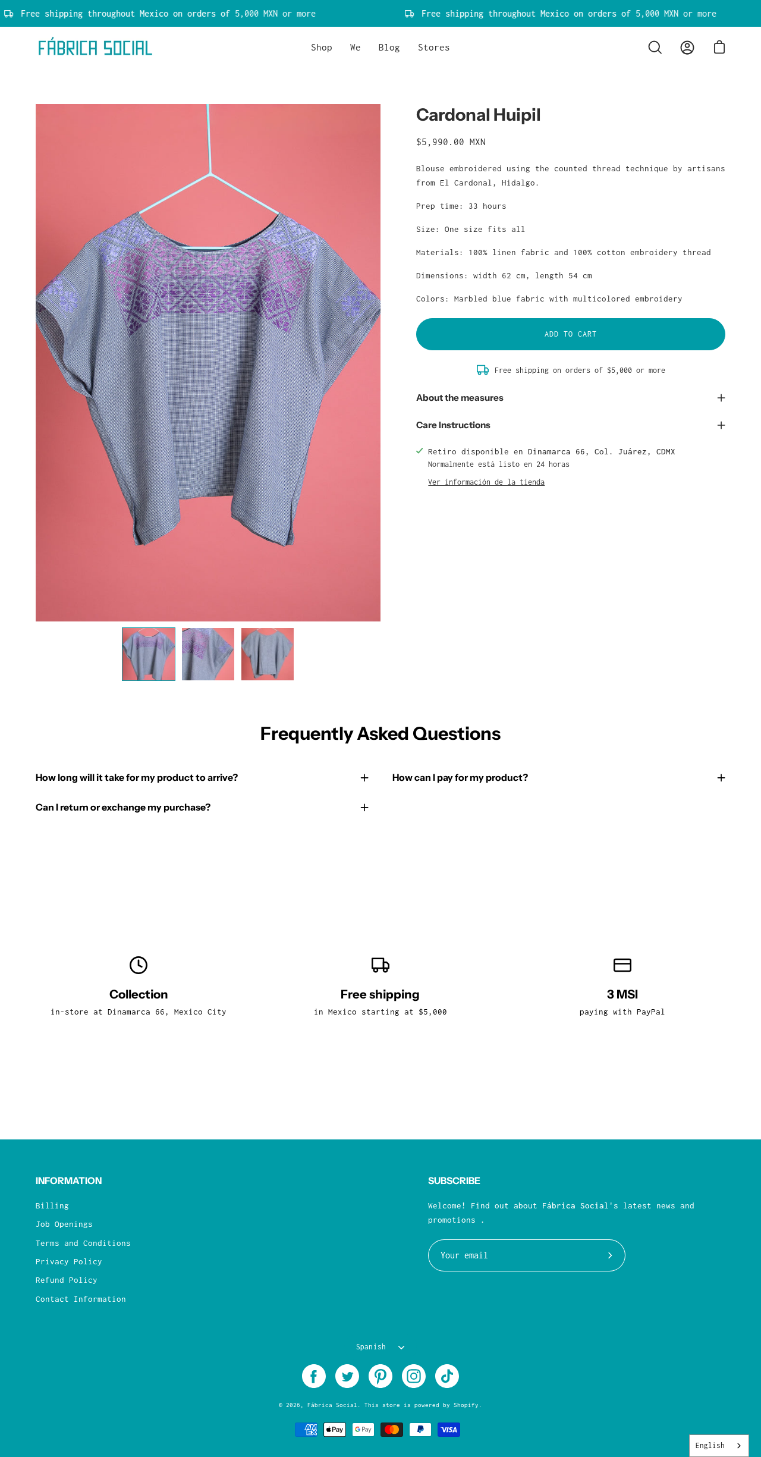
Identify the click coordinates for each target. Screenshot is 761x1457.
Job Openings (64, 1224)
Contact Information (81, 1299)
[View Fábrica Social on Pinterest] (380, 1376)
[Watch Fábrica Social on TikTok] (447, 1376)
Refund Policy (67, 1280)
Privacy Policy (69, 1261)
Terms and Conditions (83, 1243)
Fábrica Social (332, 1404)
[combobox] (719, 1445)
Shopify (466, 1404)
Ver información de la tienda (486, 482)
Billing (52, 1205)
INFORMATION (69, 1180)
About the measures (460, 397)
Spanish (371, 1347)
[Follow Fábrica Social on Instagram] (414, 1376)
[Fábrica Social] (95, 47)
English (710, 1445)
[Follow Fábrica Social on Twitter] (347, 1376)
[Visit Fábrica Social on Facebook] (314, 1376)
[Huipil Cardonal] (148, 654)
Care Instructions (453, 425)
